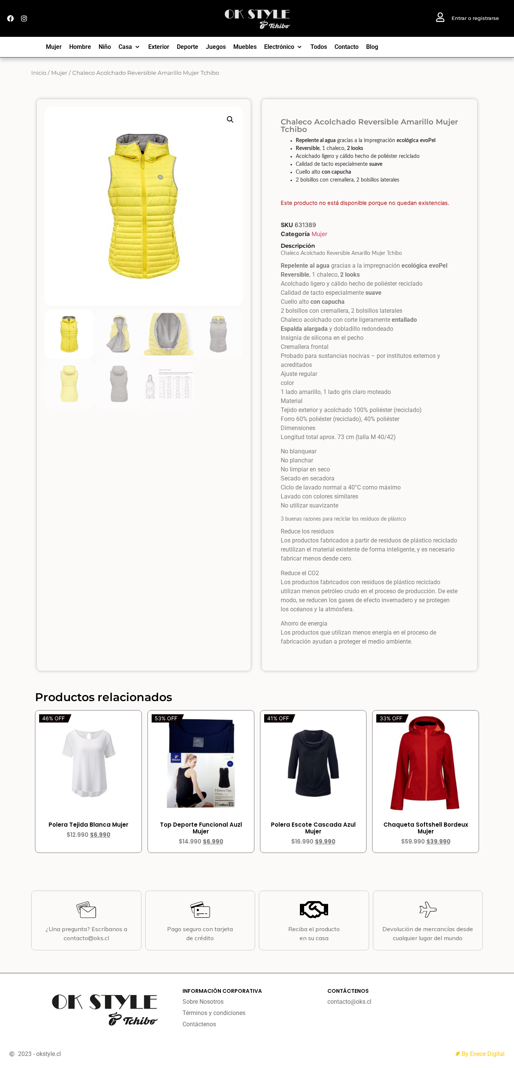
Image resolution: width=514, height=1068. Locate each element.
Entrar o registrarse (475, 18)
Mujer (59, 73)
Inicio (38, 73)
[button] (230, 119)
